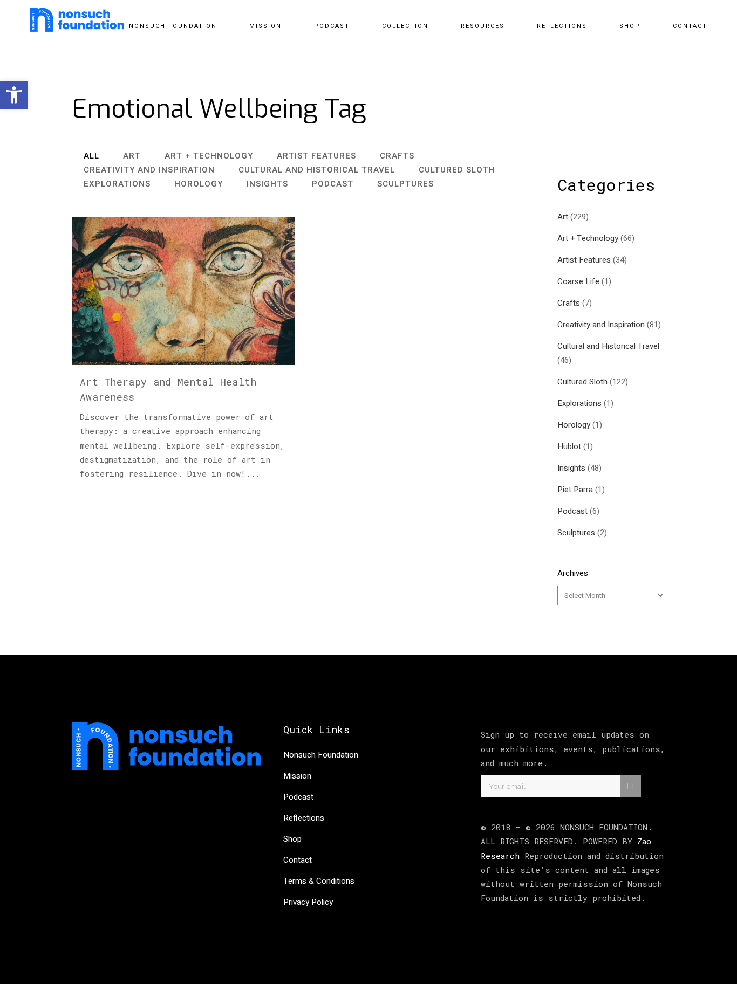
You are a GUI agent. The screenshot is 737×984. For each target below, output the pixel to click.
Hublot (569, 446)
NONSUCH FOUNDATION (603, 827)
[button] (14, 95)
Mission (297, 776)
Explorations (579, 403)
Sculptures (576, 533)
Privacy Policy (308, 902)
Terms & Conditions (318, 881)
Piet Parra (575, 490)
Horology (573, 425)
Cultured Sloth (582, 382)
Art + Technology (587, 238)
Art (562, 217)
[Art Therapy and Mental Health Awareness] (183, 291)
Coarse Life (578, 281)
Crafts (568, 303)
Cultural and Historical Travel (608, 346)
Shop (292, 839)
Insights (571, 468)
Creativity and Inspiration (601, 325)
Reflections (303, 818)
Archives (572, 573)
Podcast (572, 511)
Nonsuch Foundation (320, 755)
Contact (297, 860)
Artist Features (584, 260)
